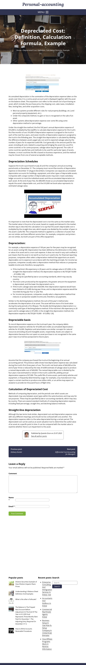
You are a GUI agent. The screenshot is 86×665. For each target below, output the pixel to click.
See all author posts (39, 436)
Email (12, 506)
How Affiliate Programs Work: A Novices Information (47, 644)
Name (11, 498)
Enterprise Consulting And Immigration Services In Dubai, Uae (47, 588)
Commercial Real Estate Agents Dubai (47, 613)
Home (18, 50)
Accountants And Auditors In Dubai (47, 602)
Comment (13, 473)
